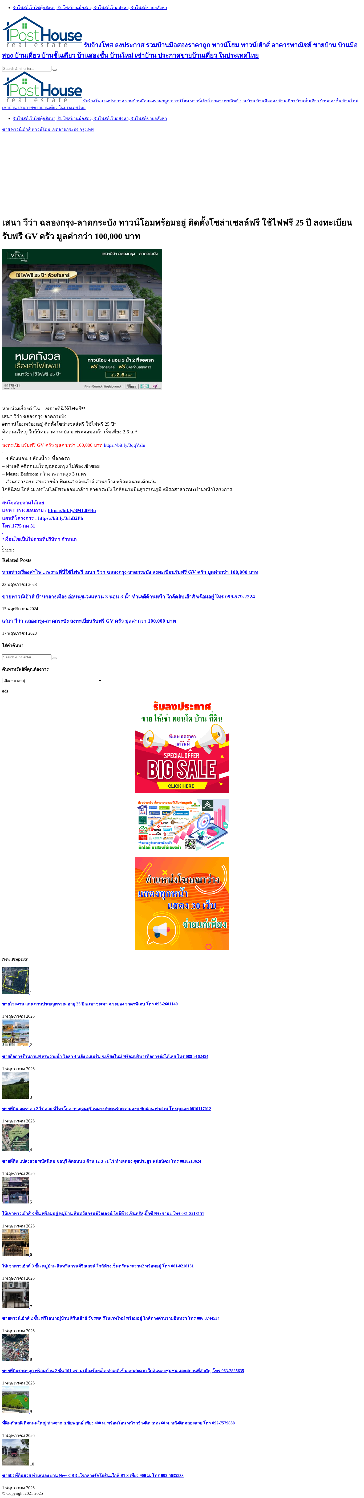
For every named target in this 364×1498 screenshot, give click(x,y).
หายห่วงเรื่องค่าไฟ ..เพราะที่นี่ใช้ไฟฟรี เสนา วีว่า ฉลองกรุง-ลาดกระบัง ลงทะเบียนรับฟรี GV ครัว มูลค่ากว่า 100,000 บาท (130, 572)
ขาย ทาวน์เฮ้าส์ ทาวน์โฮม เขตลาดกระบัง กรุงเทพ (48, 129)
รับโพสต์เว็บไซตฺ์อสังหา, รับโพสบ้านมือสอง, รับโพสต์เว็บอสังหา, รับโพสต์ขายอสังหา (90, 7)
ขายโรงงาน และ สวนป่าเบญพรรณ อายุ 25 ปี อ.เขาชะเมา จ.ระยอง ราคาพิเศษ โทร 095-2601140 (90, 1004)
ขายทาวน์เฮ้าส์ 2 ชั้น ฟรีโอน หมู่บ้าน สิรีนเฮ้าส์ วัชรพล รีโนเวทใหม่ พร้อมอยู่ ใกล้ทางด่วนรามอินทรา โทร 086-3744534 (111, 1318)
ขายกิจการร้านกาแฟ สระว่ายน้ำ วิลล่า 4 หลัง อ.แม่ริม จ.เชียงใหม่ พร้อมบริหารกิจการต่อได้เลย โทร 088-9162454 (105, 1056)
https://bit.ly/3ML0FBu (72, 510)
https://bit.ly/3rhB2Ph (60, 518)
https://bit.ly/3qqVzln (124, 445)
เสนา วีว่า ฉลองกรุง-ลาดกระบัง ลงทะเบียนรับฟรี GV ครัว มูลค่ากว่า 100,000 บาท (89, 621)
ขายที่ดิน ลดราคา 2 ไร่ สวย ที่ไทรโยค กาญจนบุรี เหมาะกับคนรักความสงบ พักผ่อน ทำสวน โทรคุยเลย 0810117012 (106, 1108)
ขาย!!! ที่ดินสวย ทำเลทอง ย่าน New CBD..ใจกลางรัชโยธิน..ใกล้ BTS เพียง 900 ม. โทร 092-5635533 (93, 1475)
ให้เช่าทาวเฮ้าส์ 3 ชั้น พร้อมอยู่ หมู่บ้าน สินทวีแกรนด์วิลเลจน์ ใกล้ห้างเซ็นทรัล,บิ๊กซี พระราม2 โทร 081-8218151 (103, 1213)
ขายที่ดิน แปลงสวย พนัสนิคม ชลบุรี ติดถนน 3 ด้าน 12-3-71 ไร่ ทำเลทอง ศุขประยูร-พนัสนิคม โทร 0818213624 (101, 1161)
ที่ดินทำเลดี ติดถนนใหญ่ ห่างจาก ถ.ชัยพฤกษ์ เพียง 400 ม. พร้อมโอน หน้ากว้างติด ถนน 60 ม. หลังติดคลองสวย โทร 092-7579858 (118, 1423)
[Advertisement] (182, 172)
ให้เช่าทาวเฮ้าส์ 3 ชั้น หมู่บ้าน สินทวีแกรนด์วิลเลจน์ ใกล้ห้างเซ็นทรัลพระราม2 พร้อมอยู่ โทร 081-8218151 (98, 1266)
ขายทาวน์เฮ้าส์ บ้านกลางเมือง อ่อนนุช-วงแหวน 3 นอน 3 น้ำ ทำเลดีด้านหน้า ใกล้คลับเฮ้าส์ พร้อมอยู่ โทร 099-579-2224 (128, 596)
